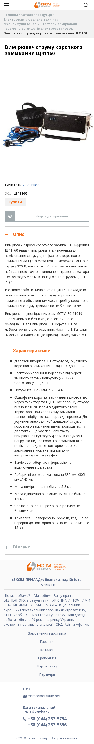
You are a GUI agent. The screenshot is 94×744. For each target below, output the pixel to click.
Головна (11, 15)
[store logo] (48, 5)
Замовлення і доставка (47, 633)
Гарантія (47, 641)
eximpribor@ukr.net (44, 695)
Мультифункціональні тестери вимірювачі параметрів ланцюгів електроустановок (40, 26)
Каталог (47, 649)
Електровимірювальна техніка (30, 19)
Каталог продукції (37, 15)
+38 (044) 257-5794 (47, 719)
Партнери (47, 674)
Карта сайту (47, 666)
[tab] (47, 234)
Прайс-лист (47, 658)
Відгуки (22, 547)
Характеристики (32, 350)
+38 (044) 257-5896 (47, 725)
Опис (18, 234)
